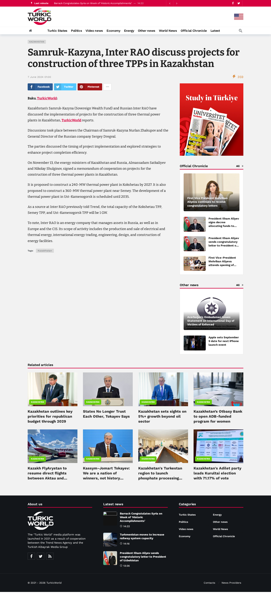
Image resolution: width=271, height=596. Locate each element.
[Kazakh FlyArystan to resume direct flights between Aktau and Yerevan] (52, 446)
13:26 (126, 565)
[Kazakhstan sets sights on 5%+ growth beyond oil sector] (163, 389)
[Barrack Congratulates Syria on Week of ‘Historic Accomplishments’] (110, 519)
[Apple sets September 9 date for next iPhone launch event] (195, 343)
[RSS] (49, 556)
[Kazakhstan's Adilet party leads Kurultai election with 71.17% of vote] (218, 446)
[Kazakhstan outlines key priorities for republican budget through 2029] (52, 389)
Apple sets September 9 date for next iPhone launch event (224, 341)
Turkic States (187, 514)
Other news (220, 521)
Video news (186, 529)
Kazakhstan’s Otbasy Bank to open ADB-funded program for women (218, 416)
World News (220, 529)
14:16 (126, 543)
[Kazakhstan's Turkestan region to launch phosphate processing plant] (163, 446)
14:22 (126, 526)
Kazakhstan (36, 42)
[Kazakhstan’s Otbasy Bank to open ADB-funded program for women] (218, 389)
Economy (184, 536)
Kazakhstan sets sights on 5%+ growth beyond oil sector (162, 416)
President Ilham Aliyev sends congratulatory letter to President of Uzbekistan (143, 556)
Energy (217, 514)
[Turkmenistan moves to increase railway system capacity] (110, 540)
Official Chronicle (224, 536)
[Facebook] (233, 3)
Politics (183, 521)
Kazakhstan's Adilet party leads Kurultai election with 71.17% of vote (217, 473)
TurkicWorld (47, 98)
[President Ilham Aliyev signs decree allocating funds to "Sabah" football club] (195, 224)
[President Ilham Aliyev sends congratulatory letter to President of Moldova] (195, 243)
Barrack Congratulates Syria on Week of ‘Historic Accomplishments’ (93, 3)
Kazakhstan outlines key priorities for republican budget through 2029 (50, 416)
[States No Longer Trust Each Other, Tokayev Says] (108, 389)
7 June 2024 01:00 (39, 76)
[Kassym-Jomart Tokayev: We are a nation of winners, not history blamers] (108, 446)
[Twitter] (238, 3)
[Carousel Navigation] (173, 3)
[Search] (240, 30)
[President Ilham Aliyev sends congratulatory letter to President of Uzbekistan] (110, 558)
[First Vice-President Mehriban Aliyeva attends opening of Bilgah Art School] (195, 263)
